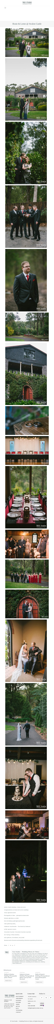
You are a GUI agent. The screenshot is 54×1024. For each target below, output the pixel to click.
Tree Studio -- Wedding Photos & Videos (25, 951)
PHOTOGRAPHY (20, 996)
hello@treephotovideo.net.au (35, 1008)
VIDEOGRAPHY (19, 998)
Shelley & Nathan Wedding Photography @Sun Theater (10, 976)
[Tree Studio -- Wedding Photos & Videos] (27, 3)
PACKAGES (18, 1000)
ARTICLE (18, 1006)
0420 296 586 (31, 1005)
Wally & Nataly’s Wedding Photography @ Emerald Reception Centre (42, 977)
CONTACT (18, 1012)
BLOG (17, 1008)
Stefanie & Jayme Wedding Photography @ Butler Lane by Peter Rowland (27, 977)
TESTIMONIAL (19, 1010)
